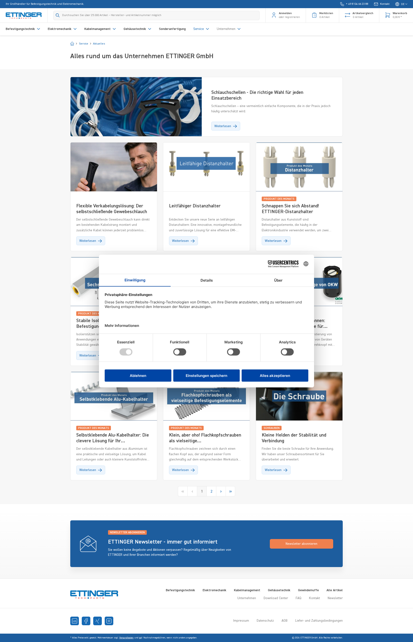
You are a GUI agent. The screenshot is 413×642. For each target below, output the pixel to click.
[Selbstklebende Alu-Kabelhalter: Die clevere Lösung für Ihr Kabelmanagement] (114, 396)
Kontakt (314, 598)
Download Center (276, 598)
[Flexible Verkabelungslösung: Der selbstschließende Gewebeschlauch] (114, 166)
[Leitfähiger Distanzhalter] (206, 166)
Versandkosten (126, 637)
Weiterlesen (222, 126)
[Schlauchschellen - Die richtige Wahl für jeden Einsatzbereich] (136, 101)
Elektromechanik (214, 590)
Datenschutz (265, 620)
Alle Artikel (334, 590)
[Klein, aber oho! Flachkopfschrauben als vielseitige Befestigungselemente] (206, 396)
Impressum (241, 620)
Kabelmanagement (247, 590)
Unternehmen (246, 598)
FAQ (298, 598)
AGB (285, 620)
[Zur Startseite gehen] (24, 15)
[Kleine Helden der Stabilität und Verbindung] (299, 396)
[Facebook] (86, 621)
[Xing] (97, 621)
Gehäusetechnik (279, 590)
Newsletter (335, 598)
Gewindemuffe (308, 590)
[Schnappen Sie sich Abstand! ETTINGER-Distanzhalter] (299, 166)
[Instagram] (109, 621)
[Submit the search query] (57, 15)
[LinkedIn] (74, 621)
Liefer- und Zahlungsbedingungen (319, 620)
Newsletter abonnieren (301, 543)
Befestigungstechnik (180, 590)
